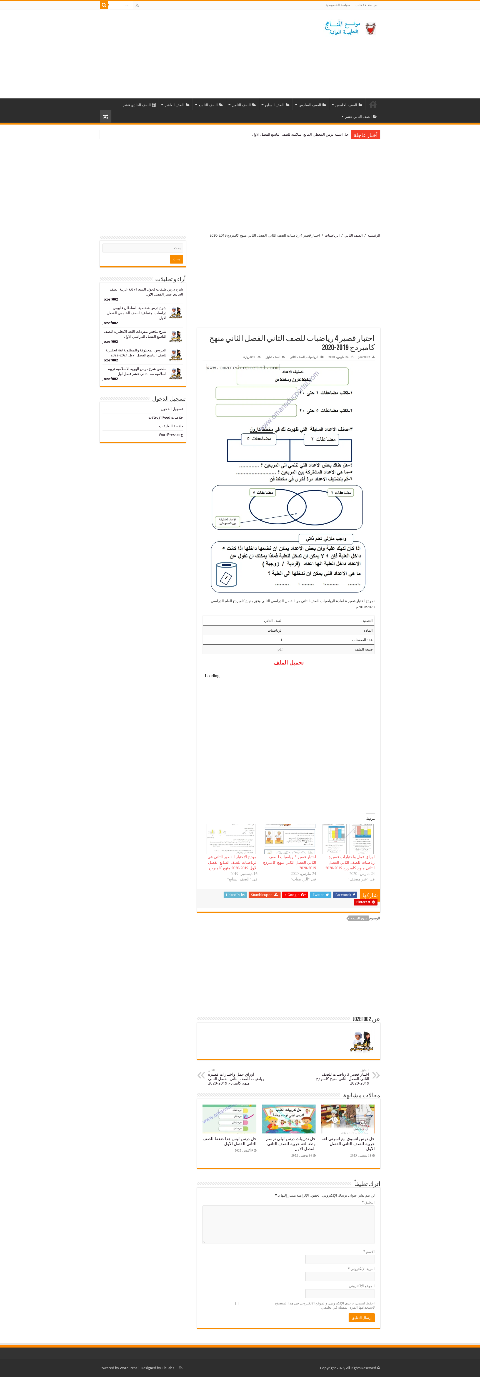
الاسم (369, 1251)
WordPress (128, 1368)
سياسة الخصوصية (338, 5)
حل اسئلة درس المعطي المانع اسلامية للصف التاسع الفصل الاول (300, 134)
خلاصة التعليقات (171, 426)
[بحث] (104, 5)
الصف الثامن (241, 105)
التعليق (368, 1202)
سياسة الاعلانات (367, 5)
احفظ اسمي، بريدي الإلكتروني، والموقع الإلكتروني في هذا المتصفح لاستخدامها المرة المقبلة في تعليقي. (325, 1305)
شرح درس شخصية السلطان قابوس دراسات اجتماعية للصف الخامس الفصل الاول (136, 313)
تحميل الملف (289, 662)
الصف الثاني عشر (358, 117)
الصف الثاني (353, 235)
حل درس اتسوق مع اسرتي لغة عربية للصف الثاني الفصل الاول (348, 1143)
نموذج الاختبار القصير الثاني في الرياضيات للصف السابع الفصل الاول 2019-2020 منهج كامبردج (233, 862)
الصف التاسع (208, 105)
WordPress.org (171, 435)
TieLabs (168, 1368)
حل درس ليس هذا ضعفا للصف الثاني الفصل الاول (229, 1141)
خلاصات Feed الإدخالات (165, 417)
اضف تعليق (272, 357)
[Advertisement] (205, 54)
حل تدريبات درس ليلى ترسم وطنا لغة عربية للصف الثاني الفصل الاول (291, 1143)
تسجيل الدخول (172, 409)
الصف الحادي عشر (137, 105)
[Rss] (137, 5)
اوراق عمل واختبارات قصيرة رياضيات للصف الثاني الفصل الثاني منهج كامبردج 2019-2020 (350, 862)
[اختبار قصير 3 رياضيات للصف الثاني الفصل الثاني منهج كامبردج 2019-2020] (289, 839)
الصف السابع (274, 105)
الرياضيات (332, 235)
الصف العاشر (174, 105)
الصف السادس (310, 105)
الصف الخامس (346, 105)
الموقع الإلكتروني (362, 1286)
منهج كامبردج (359, 918)
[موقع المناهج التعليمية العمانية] (349, 27)
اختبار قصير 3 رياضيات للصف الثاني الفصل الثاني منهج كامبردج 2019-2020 (289, 862)
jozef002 (364, 357)
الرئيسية (373, 104)
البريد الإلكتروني (361, 1269)
